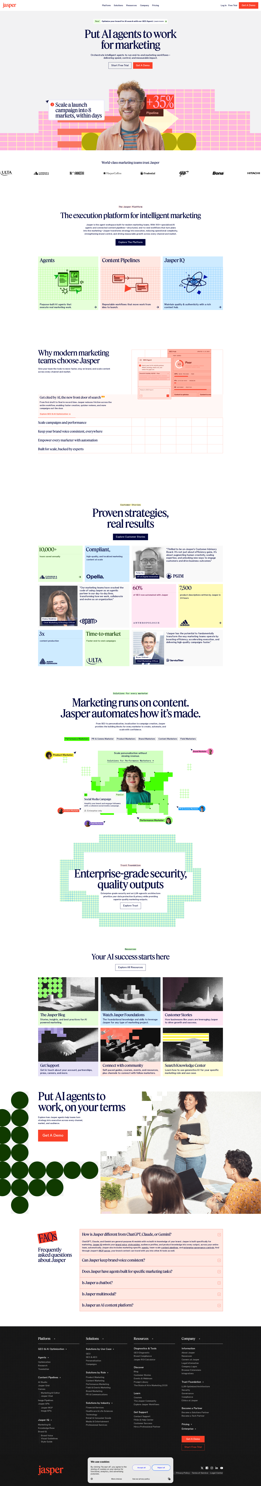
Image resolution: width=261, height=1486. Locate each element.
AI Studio (42, 1382)
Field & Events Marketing (98, 1387)
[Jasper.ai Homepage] (9, 5)
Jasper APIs (43, 1403)
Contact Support (142, 1416)
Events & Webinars (143, 1378)
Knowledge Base (46, 1428)
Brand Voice (47, 1435)
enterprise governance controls (198, 1247)
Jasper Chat (47, 1396)
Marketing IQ (44, 1424)
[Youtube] (221, 1467)
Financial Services (95, 1407)
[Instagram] (211, 1467)
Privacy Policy (183, 1472)
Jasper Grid (43, 1385)
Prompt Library (141, 1382)
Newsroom (187, 1356)
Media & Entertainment (97, 1421)
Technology (91, 1414)
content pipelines (169, 1247)
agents (145, 1247)
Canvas (41, 1389)
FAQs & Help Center (143, 1419)
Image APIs (46, 1410)
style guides (134, 1244)
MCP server (104, 1250)
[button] (143, 65)
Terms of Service (200, 1472)
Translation (43, 1369)
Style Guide (46, 1441)
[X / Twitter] (202, 1467)
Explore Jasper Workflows (146, 1404)
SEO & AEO (91, 1357)
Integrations (188, 1373)
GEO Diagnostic (142, 1352)
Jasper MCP (47, 1407)
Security (186, 1390)
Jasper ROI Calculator (144, 1359)
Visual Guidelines (49, 1438)
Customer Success (143, 1423)
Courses (138, 1397)
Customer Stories (142, 1375)
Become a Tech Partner (193, 1415)
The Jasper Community (145, 1400)
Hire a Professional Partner (147, 1426)
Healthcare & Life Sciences (99, 1411)
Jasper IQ (97, 1244)
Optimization (44, 1362)
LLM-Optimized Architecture (196, 1386)
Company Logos (189, 1366)
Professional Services (96, 1424)
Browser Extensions (191, 1370)
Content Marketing (95, 1380)
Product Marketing (95, 1377)
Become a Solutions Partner (195, 1412)
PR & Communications (97, 1394)
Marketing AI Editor (50, 1392)
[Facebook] (207, 1467)
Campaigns (91, 1364)
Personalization (93, 1360)
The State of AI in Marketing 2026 (150, 1385)
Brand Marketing (94, 1391)
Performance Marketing (97, 1384)
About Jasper (188, 1352)
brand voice (121, 1244)
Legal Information (190, 1363)
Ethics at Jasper (190, 1400)
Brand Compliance (143, 1356)
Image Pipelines (45, 1400)
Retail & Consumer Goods (98, 1418)
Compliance (187, 1396)
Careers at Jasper (190, 1359)
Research (42, 1365)
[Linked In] (216, 1467)
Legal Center (216, 1472)
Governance (187, 1393)
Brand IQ (42, 1431)
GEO (88, 1353)
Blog (136, 1371)
